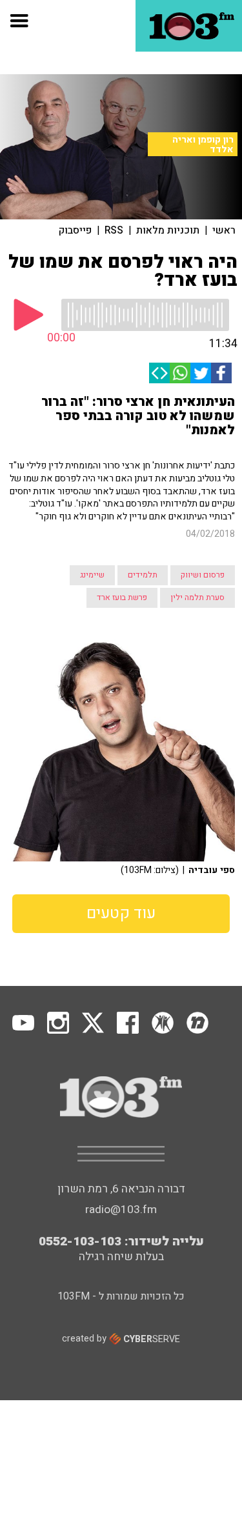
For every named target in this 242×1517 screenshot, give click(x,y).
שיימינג (92, 575)
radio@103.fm (121, 1209)
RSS (114, 230)
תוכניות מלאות (167, 230)
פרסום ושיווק (203, 575)
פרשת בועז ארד (122, 597)
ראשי (224, 230)
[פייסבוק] (221, 373)
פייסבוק (75, 230)
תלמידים (142, 575)
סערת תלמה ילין (197, 597)
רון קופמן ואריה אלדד (203, 144)
